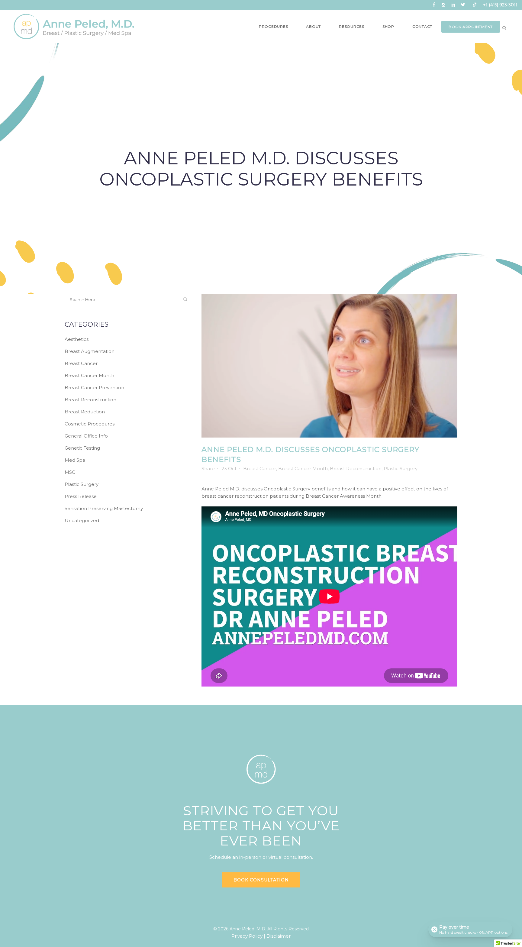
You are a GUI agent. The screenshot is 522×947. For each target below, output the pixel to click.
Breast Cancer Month (89, 375)
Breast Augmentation (89, 351)
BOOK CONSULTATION (261, 880)
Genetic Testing (82, 448)
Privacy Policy (247, 936)
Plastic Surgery (81, 484)
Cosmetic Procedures (89, 424)
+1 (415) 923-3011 (500, 5)
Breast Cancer (81, 363)
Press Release (81, 496)
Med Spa (75, 460)
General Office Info (86, 436)
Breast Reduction (85, 412)
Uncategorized (82, 520)
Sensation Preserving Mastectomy (104, 508)
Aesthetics (77, 339)
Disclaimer (278, 936)
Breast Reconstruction (90, 399)
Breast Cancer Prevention (94, 387)
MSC (70, 472)
